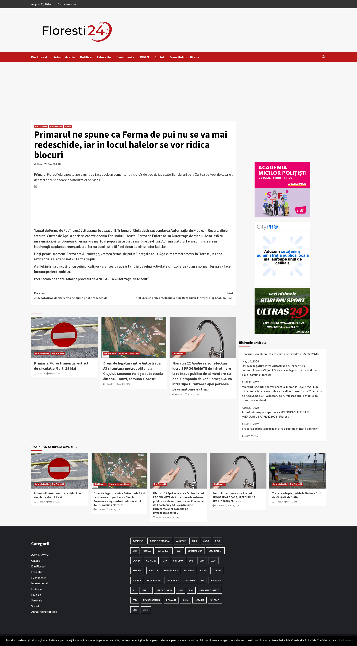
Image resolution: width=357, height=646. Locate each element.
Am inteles (345, 640)
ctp (165, 560)
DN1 (191, 560)
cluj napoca (195, 551)
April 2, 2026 (292, 501)
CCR (135, 551)
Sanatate (36, 600)
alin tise (181, 541)
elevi (213, 560)
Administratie (64, 57)
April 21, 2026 (193, 394)
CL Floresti (163, 551)
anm (194, 541)
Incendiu (190, 580)
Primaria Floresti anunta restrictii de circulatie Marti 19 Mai (280, 354)
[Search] (323, 56)
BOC (217, 541)
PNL (191, 590)
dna (202, 560)
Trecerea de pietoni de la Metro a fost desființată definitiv (280, 428)
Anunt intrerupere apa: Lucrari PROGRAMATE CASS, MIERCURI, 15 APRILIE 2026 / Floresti (276, 414)
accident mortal (160, 541)
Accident (138, 541)
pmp (180, 590)
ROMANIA (171, 600)
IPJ (134, 590)
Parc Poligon (164, 590)
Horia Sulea (154, 580)
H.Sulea (137, 580)
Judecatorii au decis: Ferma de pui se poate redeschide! (71, 295)
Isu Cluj (146, 590)
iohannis (216, 580)
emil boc (137, 570)
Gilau (203, 570)
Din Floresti (39, 57)
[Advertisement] (178, 90)
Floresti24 (41, 373)
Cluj (178, 551)
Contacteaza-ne (67, 4)
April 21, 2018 (54, 163)
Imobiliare (173, 580)
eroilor (153, 570)
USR (135, 610)
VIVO (145, 610)
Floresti (189, 570)
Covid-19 (151, 560)
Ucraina (199, 600)
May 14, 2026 (54, 373)
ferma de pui (171, 570)
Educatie (104, 57)
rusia (186, 600)
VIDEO (144, 57)
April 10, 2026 (233, 505)
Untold (215, 600)
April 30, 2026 (124, 384)
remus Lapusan (151, 600)
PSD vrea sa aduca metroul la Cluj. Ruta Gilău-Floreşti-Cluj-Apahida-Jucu (184, 295)
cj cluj (147, 551)
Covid (136, 560)
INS (202, 580)
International (39, 583)
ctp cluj (178, 560)
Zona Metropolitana (184, 57)
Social (159, 57)
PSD (135, 600)
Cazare (35, 560)
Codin (40, 163)
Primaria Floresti (209, 590)
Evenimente (125, 57)
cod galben (215, 551)
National (36, 589)
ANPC (206, 541)
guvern (217, 570)
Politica (86, 57)
